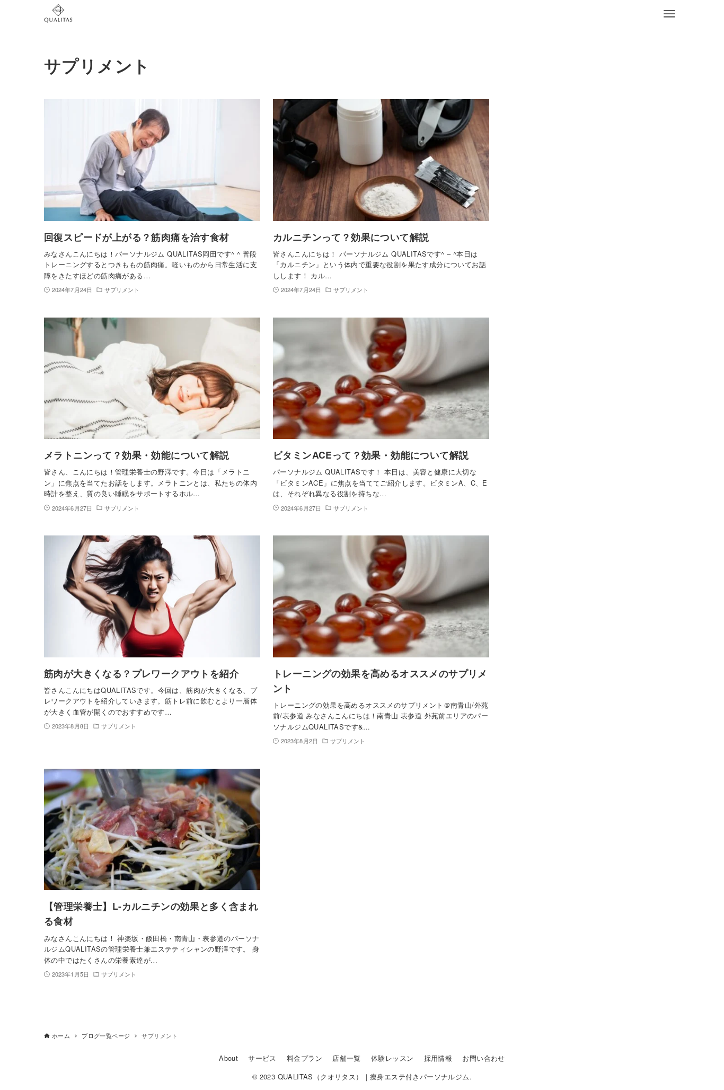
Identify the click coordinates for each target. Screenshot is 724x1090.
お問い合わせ (483, 1058)
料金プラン (304, 1058)
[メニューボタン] (669, 13)
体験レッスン (392, 1058)
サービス (262, 1058)
